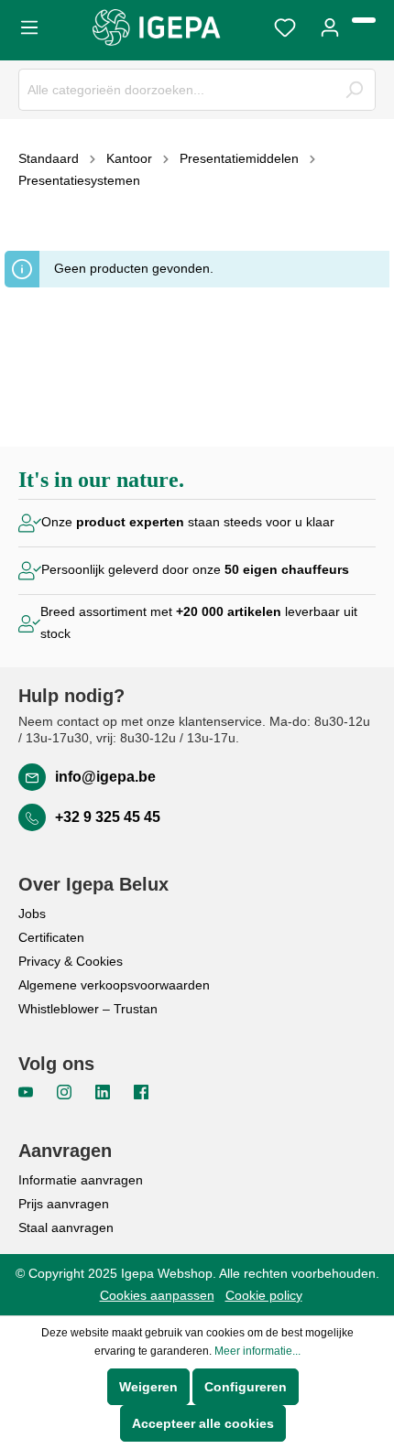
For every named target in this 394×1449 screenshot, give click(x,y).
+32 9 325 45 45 (107, 817)
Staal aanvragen (66, 1227)
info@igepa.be (105, 776)
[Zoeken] (354, 90)
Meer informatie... (257, 1351)
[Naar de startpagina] (156, 27)
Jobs (32, 913)
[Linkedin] (104, 1091)
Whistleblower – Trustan (88, 1008)
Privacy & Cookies (70, 961)
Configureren (245, 1386)
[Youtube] (27, 1091)
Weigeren (148, 1386)
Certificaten (51, 937)
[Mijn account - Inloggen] (330, 25)
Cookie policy (263, 1295)
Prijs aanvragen (63, 1203)
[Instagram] (66, 1091)
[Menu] (34, 25)
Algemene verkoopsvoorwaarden (114, 985)
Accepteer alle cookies (203, 1423)
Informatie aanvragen (80, 1180)
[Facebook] (141, 1091)
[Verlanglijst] (285, 25)
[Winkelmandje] (364, 20)
